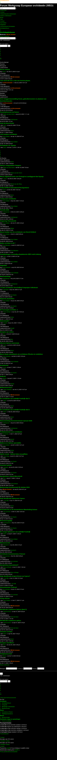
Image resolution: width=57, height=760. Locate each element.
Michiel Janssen (11, 34)
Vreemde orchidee (6, 631)
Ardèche (3, 376)
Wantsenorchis (5, 543)
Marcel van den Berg (16, 184)
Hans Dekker (6, 136)
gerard (12, 439)
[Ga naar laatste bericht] (22, 173)
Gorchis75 (6, 545)
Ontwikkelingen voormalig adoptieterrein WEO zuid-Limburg (20, 254)
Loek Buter (5, 289)
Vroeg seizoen (5, 598)
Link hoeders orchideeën (8, 134)
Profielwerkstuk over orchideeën (11, 432)
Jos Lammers (6, 511)
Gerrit (4, 125)
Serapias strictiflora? (7, 643)
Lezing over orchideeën (8, 199)
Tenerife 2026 (4, 210)
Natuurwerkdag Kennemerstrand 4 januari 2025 (16, 421)
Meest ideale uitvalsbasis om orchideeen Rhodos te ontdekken (21, 354)
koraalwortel (4, 365)
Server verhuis (5, 69)
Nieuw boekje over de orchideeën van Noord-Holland (18, 232)
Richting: (34, 668)
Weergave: (3, 668)
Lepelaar (5, 467)
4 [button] (0, 53)
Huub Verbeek (6, 267)
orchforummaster (7, 82)
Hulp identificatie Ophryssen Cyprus (12, 498)
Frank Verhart (6, 312)
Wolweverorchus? (6, 387)
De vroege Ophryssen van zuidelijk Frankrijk (15, 532)
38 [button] (0, 58)
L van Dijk (5, 500)
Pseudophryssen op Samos (9, 112)
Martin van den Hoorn (9, 114)
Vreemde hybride (6, 465)
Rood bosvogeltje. (6, 520)
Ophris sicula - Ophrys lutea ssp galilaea (14, 454)
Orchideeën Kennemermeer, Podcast (12, 554)
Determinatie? (5, 321)
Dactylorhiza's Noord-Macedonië (11, 476)
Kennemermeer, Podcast (8, 587)
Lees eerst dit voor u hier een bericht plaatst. (15, 80)
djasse (4, 378)
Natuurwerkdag (5, 276)
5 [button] (0, 55)
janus (4, 71)
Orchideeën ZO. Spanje (8, 145)
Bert (4, 334)
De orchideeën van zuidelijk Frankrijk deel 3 (15, 398)
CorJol (4, 367)
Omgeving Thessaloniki (8, 221)
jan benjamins (7, 523)
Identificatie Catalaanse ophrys (10, 620)
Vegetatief (3, 265)
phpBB (8, 748)
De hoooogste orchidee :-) (9, 310)
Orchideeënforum (7, 32)
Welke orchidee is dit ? (7, 243)
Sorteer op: (20, 668)
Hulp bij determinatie (7, 123)
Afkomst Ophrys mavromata (9, 343)
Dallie (12, 317)
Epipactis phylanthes (7, 298)
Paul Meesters (6, 245)
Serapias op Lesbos (7, 332)
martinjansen (14, 119)
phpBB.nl (17, 750)
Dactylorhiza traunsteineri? (9, 565)
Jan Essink (13, 295)
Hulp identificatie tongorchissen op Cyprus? (15, 576)
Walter (12, 228)
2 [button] (0, 50)
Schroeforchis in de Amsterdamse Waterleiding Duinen (18, 509)
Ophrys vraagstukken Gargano (10, 165)
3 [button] (0, 51)
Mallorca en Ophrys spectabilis (10, 443)
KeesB (5, 323)
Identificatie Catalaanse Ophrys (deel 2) (13, 609)
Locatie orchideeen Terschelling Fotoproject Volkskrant (19, 287)
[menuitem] (0, 2)
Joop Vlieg (6, 456)
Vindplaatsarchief (6, 654)
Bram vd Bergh (7, 567)
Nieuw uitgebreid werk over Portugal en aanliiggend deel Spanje (22, 176)
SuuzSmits (5, 434)
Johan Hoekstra (7, 389)
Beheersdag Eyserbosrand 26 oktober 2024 (15, 487)
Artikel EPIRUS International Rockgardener (14, 187)
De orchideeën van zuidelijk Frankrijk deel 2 (15, 409)
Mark (4, 256)
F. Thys (4, 178)
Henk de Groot (7, 611)
